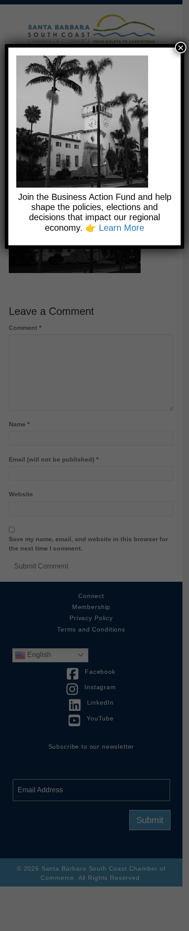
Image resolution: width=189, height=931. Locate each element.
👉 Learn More (114, 228)
